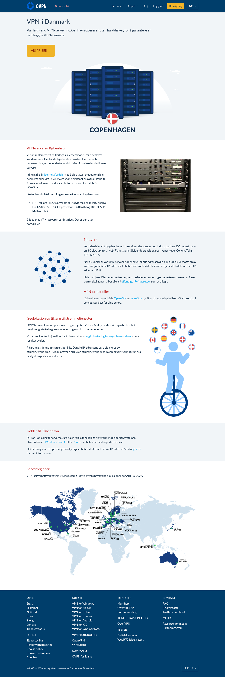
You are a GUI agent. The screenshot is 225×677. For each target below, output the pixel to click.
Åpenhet (32, 657)
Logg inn (158, 6)
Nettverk (32, 612)
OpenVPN (120, 298)
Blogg (30, 620)
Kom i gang (175, 6)
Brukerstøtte (170, 607)
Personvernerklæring (39, 644)
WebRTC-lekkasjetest (130, 639)
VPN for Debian (81, 612)
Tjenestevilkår (35, 640)
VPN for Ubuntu (82, 616)
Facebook (179, 612)
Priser (30, 616)
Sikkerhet (32, 607)
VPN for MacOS (81, 607)
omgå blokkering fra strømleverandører (108, 336)
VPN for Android (82, 620)
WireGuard (137, 298)
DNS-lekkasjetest (128, 635)
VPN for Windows (83, 603)
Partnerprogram (172, 627)
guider (137, 449)
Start (30, 603)
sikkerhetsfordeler (53, 174)
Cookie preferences (38, 653)
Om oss (31, 624)
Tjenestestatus (36, 628)
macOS (62, 442)
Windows (51, 442)
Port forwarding (127, 612)
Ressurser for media (175, 623)
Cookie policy (35, 648)
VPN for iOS (79, 624)
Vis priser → (41, 50)
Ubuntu (77, 442)
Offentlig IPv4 (125, 607)
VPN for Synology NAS (85, 628)
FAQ (145, 6)
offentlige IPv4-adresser (136, 281)
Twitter (167, 612)
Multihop (123, 603)
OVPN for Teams (82, 656)
